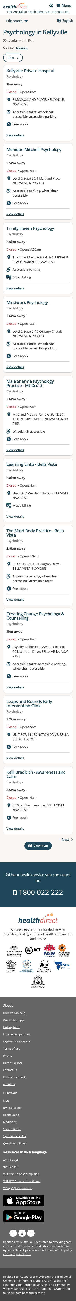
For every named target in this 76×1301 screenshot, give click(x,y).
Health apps (11, 1115)
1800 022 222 (40, 892)
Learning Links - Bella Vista (31, 464)
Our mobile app (13, 1020)
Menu (66, 5)
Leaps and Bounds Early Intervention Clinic (29, 703)
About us (9, 1084)
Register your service (16, 1041)
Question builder (14, 1143)
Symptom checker (14, 1136)
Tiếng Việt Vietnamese (17, 1188)
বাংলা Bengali (10, 1167)
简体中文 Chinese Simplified (21, 1174)
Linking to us (11, 1027)
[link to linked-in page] (31, 1233)
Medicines (10, 1122)
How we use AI (12, 1063)
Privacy (7, 1055)
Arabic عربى (11, 1160)
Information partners (17, 1034)
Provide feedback (14, 1077)
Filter (15, 58)
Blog (6, 1100)
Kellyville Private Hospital (30, 70)
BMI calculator (12, 1108)
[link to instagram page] (22, 1233)
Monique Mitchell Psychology (33, 149)
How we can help (14, 1013)
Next (65, 839)
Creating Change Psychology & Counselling (35, 616)
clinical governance (27, 1250)
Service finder (12, 1129)
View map (43, 846)
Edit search (14, 21)
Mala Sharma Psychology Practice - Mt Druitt (30, 383)
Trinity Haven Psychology (30, 228)
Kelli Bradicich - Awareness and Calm (36, 774)
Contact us (10, 1070)
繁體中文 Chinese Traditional (21, 1181)
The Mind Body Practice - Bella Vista (35, 533)
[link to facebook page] (13, 1233)
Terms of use (11, 1048)
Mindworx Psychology (27, 302)
